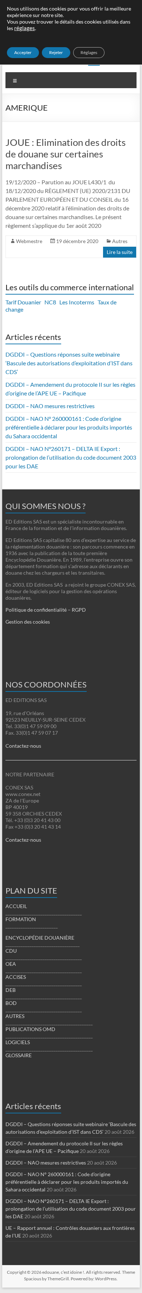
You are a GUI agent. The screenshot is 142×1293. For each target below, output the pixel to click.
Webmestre (29, 241)
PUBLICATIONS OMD (30, 1029)
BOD (11, 1003)
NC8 (50, 302)
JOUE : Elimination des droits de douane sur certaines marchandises (65, 153)
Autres (119, 241)
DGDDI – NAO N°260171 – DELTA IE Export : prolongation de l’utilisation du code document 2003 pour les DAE (70, 457)
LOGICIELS (17, 1042)
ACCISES (15, 977)
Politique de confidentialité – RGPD (45, 610)
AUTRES (14, 1016)
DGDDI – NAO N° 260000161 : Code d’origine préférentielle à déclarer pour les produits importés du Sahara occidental (68, 427)
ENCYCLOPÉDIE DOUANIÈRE (39, 938)
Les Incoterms (76, 302)
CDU (11, 951)
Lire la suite (120, 252)
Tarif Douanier (23, 302)
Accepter (23, 52)
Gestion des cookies (27, 622)
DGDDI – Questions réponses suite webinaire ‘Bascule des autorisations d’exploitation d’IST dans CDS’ (69, 363)
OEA (10, 964)
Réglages (88, 52)
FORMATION (20, 919)
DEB (10, 990)
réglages (24, 28)
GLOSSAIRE (18, 1055)
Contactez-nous (23, 746)
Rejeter (56, 52)
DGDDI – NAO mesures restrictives (50, 405)
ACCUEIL (16, 906)
